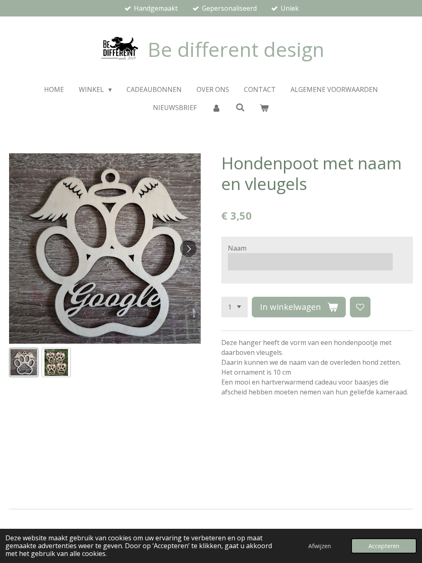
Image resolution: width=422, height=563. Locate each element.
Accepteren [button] (383, 546)
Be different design (236, 49)
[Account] (216, 108)
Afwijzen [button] (319, 546)
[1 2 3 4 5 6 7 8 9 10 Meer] (234, 307)
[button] (23, 362)
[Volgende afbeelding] (188, 248)
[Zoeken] (240, 107)
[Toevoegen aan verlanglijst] (360, 307)
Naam (237, 248)
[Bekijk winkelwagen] (264, 108)
